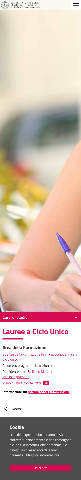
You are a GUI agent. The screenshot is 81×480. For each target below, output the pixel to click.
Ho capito (40, 468)
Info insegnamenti (15, 376)
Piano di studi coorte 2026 (22, 383)
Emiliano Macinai (39, 371)
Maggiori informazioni (42, 455)
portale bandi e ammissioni (49, 391)
